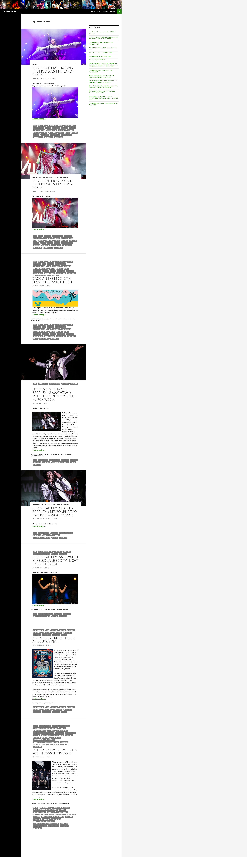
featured (65, 128)
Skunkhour (46, 635)
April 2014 (54, 630)
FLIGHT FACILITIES (60, 264)
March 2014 (68, 454)
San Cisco (37, 245)
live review (74, 383)
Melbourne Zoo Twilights (60, 462)
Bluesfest (41, 703)
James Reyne (59, 732)
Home (93, 11)
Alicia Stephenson (38, 63)
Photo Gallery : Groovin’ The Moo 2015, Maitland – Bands (53, 71)
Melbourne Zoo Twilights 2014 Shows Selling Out (54, 751)
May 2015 (36, 132)
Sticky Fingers (55, 134)
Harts (41, 240)
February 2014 (35, 803)
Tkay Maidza (48, 137)
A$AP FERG (42, 125)
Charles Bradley (55, 383)
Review (99, 11)
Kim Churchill (47, 632)
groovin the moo (39, 130)
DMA (44, 264)
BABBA (36, 726)
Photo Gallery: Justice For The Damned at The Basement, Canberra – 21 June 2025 (103, 81)
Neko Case (46, 737)
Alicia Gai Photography (55, 125)
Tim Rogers (56, 635)
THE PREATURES (38, 137)
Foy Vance (37, 632)
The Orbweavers (53, 744)
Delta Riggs (37, 238)
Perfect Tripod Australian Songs (44, 739)
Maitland (70, 130)
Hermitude (49, 240)
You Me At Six (59, 137)
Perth (33, 320)
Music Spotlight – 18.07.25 (97, 60)
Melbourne (58, 177)
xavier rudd (37, 746)
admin (54, 78)
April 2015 (50, 261)
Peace (68, 132)
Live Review (60, 454)
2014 (35, 383)
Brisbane (40, 319)
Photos (105, 11)
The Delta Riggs (66, 134)
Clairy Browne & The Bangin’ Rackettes (45, 728)
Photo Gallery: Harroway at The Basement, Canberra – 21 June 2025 (102, 92)
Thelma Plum (65, 744)
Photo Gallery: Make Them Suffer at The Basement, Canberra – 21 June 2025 (101, 76)
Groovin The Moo (51, 63)
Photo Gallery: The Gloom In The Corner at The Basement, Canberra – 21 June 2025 (103, 86)
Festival (72, 128)
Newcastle (62, 63)
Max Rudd (69, 735)
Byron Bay (48, 703)
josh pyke (37, 735)
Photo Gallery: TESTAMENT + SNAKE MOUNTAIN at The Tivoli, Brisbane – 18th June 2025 (103, 98)
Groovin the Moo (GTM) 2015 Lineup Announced (52, 280)
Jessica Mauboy (70, 732)
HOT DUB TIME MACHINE (40, 268)
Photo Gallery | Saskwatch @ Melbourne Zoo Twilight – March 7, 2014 (55, 560)
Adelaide (34, 319)
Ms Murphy (37, 737)
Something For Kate (40, 744)
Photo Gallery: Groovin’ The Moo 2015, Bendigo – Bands (52, 184)
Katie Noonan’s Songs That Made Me (53, 735)
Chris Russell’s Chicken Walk (61, 726)
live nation (37, 535)
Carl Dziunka (37, 177)
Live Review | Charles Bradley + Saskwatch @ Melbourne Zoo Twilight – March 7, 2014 (54, 394)
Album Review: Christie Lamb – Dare (100, 56)
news (68, 63)
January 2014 (45, 803)
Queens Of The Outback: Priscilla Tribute (46, 742)
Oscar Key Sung (56, 737)
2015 (35, 125)
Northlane (52, 132)
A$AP (40, 236)
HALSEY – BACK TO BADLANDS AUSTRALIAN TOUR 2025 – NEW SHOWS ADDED (103, 38)
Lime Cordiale (58, 632)
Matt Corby (67, 632)
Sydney (34, 64)
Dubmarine (71, 630)
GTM (35, 240)
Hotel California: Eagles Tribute (44, 732)
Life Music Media (9, 11)
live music (62, 130)
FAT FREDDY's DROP (62, 730)
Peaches (74, 132)
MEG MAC (44, 132)
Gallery (36, 78)
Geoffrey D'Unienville (48, 454)
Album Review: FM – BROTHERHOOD (100, 53)
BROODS (48, 128)
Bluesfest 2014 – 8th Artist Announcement (54, 639)
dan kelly (62, 728)
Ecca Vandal (47, 238)
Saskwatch (44, 134)
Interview (113, 11)
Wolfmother (48, 247)
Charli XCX (56, 128)
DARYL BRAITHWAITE (39, 730)
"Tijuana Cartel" (39, 630)
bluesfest (62, 630)
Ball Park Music (38, 128)
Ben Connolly (43, 383)
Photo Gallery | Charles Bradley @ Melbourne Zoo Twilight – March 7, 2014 (54, 511)
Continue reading (39, 119)
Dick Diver (51, 730)
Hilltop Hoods (51, 130)
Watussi (64, 635)
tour (35, 275)
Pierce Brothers (67, 243)
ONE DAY (61, 132)
